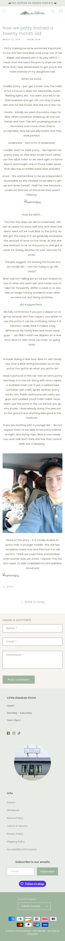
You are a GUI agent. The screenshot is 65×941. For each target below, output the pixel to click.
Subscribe (47, 871)
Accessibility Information (22, 849)
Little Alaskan (22, 931)
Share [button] (10, 586)
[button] (4, 11)
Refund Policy (15, 818)
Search (11, 802)
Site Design (39, 931)
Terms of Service (17, 826)
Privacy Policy (15, 834)
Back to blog (34, 602)
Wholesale (13, 810)
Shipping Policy (16, 841)
